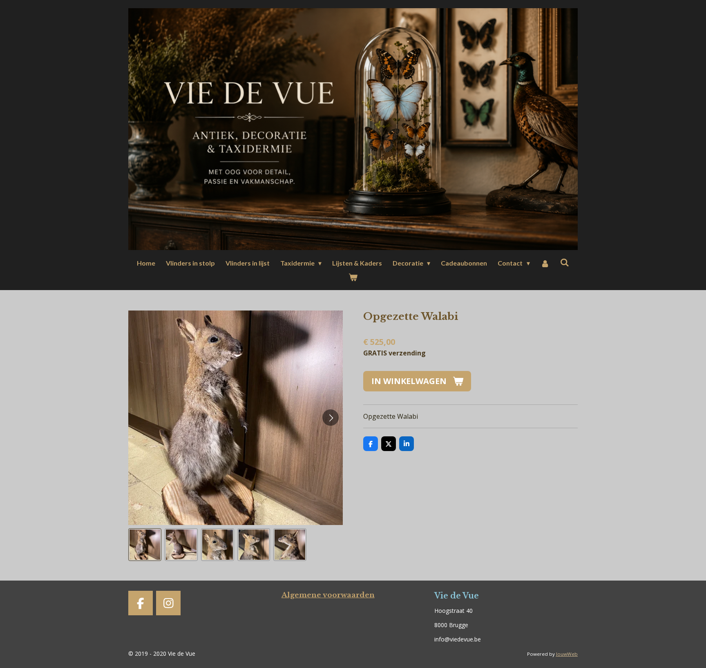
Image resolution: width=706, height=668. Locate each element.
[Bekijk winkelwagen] (353, 277)
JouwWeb (567, 654)
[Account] (545, 263)
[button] (144, 544)
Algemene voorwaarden (328, 594)
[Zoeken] (564, 262)
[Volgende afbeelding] (330, 417)
